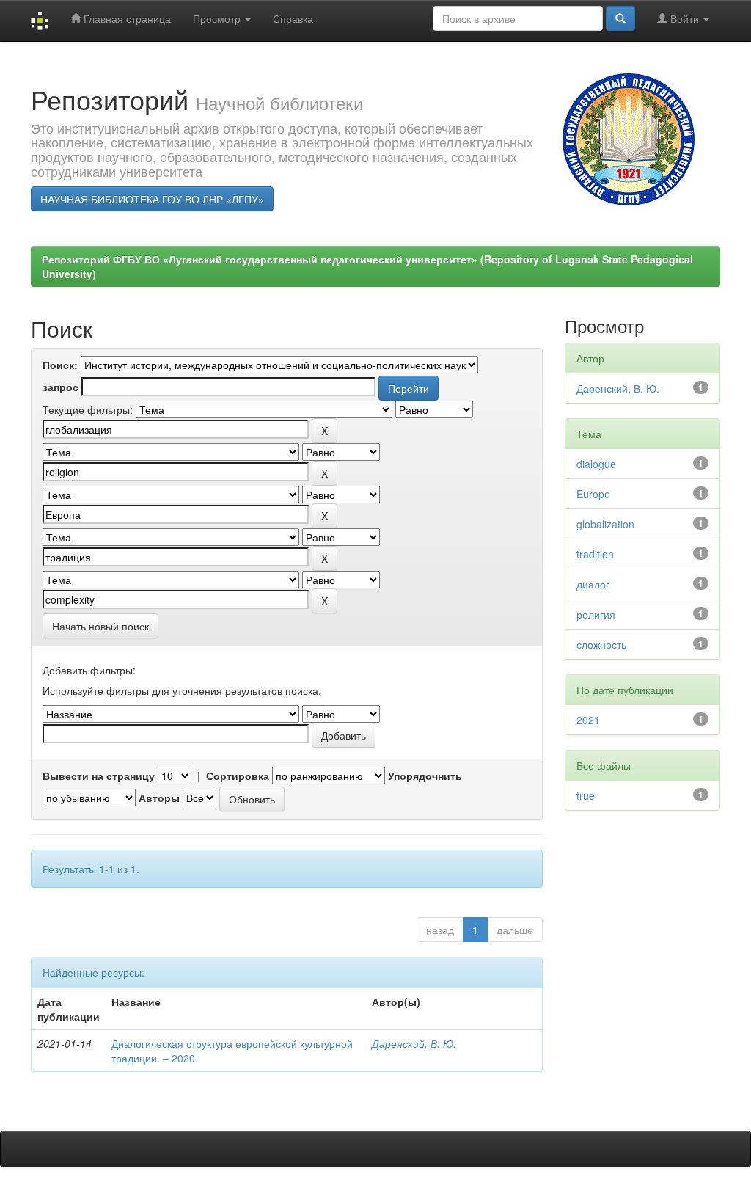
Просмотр (218, 18)
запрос (60, 386)
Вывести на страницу (99, 775)
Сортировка (237, 775)
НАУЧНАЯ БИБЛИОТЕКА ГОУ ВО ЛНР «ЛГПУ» (152, 198)
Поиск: (60, 364)
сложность (601, 644)
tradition (595, 554)
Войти (684, 18)
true (585, 795)
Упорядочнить (425, 775)
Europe (593, 493)
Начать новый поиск (100, 626)
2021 (588, 719)
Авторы (159, 797)
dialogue (596, 463)
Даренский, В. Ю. (414, 1043)
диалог (592, 584)
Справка (293, 18)
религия (595, 614)
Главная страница (126, 18)
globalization (605, 524)
